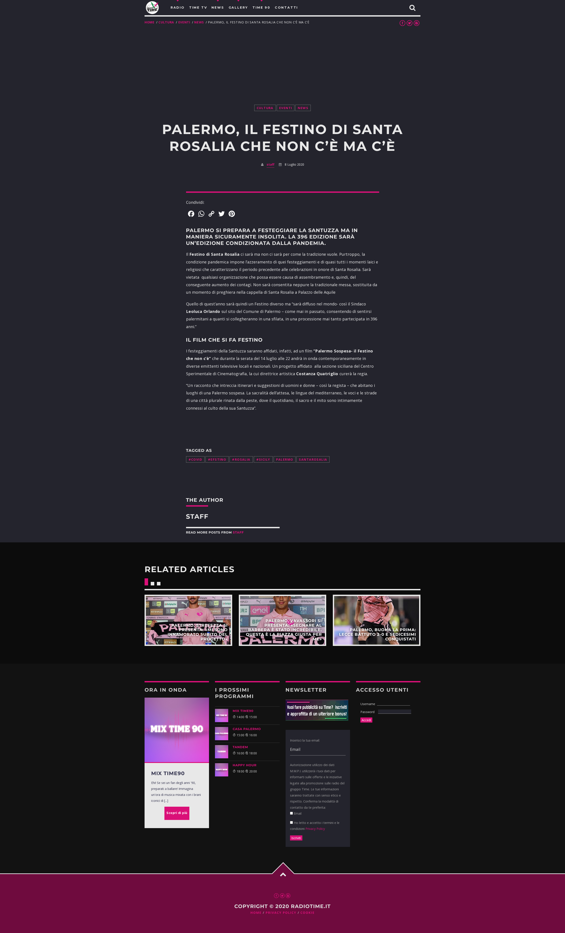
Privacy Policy (315, 829)
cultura (166, 22)
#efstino (217, 459)
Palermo (284, 459)
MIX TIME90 (243, 711)
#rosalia (241, 459)
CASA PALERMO (247, 729)
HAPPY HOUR (244, 765)
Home (149, 22)
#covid (195, 459)
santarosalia (313, 459)
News (199, 22)
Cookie (307, 913)
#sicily (263, 459)
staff (270, 164)
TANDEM (240, 747)
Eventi (184, 22)
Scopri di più (188, 620)
